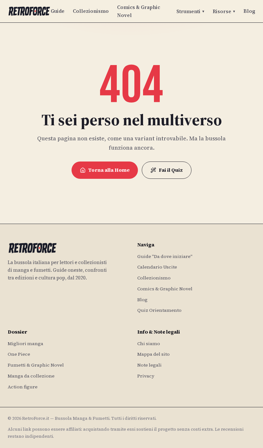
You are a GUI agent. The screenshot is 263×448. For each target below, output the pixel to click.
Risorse (224, 11)
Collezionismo (91, 11)
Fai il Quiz (171, 170)
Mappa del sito (153, 354)
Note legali (149, 365)
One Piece (19, 354)
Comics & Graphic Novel (138, 11)
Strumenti (190, 11)
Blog (249, 11)
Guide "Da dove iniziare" (164, 256)
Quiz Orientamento (159, 310)
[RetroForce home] (29, 11)
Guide (57, 11)
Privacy (145, 376)
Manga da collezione (31, 376)
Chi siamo (148, 343)
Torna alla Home (109, 170)
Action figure (23, 387)
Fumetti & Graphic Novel (36, 365)
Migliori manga (25, 343)
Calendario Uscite (157, 267)
